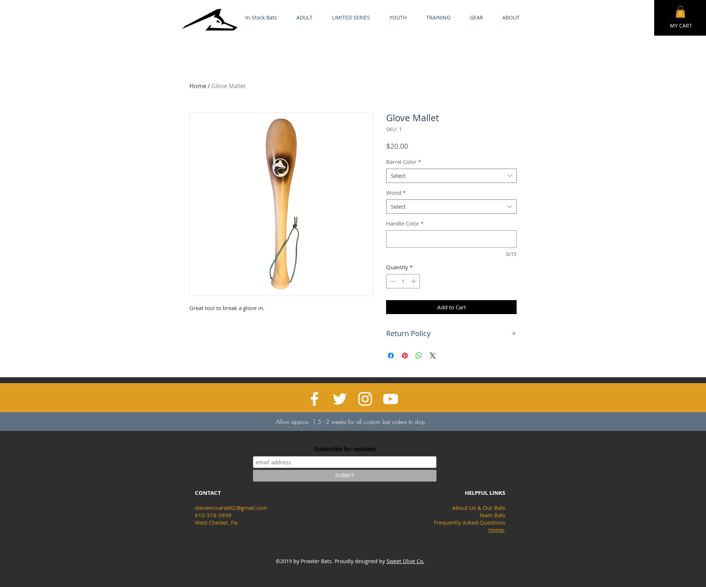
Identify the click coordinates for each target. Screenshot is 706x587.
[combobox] (451, 176)
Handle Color (405, 223)
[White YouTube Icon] (390, 399)
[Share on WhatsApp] (418, 355)
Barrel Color (403, 161)
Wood (396, 192)
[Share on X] (432, 355)
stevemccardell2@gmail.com (231, 507)
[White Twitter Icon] (340, 399)
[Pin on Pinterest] (404, 355)
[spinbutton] (403, 281)
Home (197, 86)
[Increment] (414, 281)
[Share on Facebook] (390, 355)
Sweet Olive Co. (405, 561)
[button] (680, 12)
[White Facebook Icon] (314, 399)
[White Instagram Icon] (365, 399)
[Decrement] (392, 281)
